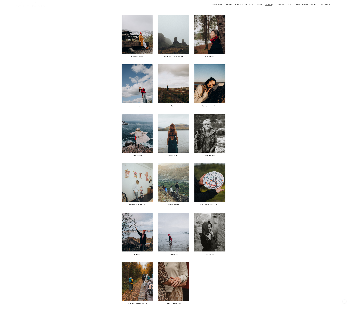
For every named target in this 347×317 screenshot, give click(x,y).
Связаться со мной (325, 4)
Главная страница (216, 4)
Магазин (259, 4)
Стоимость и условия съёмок (244, 4)
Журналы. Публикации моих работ (306, 4)
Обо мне (290, 4)
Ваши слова (280, 4)
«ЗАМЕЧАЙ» (228, 4)
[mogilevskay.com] (30, 4)
